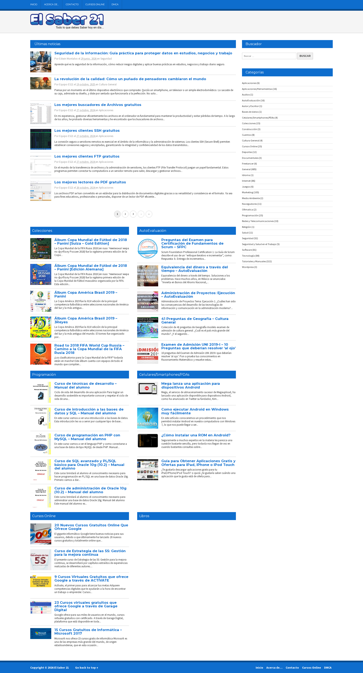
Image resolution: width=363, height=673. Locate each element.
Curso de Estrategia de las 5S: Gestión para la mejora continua (90, 553)
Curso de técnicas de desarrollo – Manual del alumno (85, 385)
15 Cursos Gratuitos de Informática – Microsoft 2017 (88, 631)
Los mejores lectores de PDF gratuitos (90, 182)
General (246, 169)
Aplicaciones (106, 110)
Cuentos (246, 134)
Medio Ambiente (251, 198)
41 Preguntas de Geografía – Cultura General (195, 320)
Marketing (247, 192)
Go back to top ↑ (86, 667)
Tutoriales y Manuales (254, 261)
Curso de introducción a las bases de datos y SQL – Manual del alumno (89, 411)
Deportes (247, 152)
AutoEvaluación (152, 231)
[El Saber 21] (67, 28)
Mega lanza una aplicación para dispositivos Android (190, 385)
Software (247, 249)
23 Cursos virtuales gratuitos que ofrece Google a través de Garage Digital (85, 606)
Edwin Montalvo (68, 58)
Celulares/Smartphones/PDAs (164, 375)
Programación (44, 375)
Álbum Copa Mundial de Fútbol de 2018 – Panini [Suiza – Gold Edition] (90, 241)
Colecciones (42, 231)
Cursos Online (95, 4)
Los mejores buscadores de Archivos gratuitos (97, 105)
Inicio (33, 4)
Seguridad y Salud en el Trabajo (259, 244)
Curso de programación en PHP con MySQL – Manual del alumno (87, 437)
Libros (144, 516)
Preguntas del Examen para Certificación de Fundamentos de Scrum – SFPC (192, 243)
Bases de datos (250, 111)
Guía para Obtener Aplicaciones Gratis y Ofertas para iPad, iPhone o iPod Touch (198, 463)
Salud (245, 232)
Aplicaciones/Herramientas (257, 88)
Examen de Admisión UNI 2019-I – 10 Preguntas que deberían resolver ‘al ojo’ (198, 346)
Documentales (250, 157)
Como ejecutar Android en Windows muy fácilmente (195, 411)
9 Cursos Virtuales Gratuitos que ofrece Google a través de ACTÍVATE (91, 578)
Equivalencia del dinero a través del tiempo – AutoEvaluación (194, 269)
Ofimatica (247, 209)
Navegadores (249, 203)
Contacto (72, 4)
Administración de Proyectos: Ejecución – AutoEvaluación (198, 295)
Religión (246, 226)
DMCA (115, 4)
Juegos (246, 186)
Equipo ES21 (66, 84)
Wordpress (248, 267)
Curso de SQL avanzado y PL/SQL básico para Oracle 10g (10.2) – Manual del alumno (89, 464)
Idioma (246, 175)
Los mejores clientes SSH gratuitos (87, 130)
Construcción (249, 129)
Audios (246, 94)
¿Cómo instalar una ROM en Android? (195, 435)
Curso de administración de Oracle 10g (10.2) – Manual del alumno (90, 490)
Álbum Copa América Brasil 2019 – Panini (85, 294)
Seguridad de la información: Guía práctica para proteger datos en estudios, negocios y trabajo (143, 53)
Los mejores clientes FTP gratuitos (87, 156)
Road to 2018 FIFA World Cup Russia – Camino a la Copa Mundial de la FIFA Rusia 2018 (89, 349)
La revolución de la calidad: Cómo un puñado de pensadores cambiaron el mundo (130, 79)
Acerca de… (51, 4)
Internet (246, 180)
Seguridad (106, 58)
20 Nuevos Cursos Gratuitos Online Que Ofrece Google (91, 527)
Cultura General (108, 84)
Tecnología (248, 255)
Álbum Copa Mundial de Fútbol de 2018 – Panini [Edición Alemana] (90, 267)
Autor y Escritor (250, 106)
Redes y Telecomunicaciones (258, 221)
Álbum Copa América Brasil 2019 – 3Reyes (85, 320)
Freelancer (248, 163)
